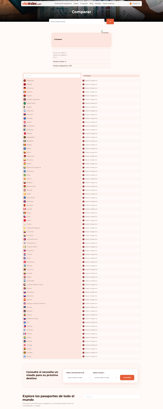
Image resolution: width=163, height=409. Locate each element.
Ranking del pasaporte (63, 3)
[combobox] (77, 21)
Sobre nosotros (108, 3)
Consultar (127, 377)
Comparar (84, 3)
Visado (76, 3)
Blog (91, 3)
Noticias (98, 3)
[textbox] (76, 21)
